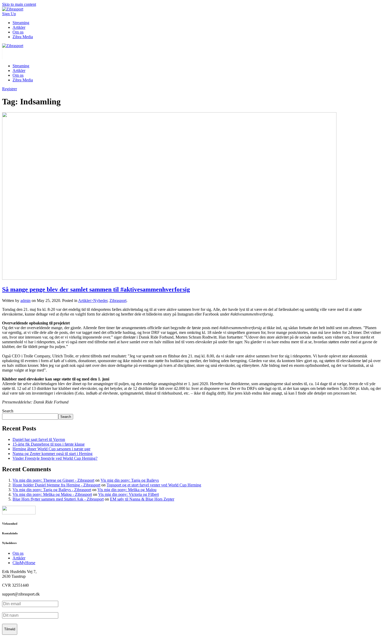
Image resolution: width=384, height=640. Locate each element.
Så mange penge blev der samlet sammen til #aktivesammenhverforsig (96, 289)
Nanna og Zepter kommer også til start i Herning (52, 453)
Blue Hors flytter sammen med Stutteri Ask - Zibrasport (58, 499)
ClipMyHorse (24, 562)
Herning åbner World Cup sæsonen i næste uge (51, 449)
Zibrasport (117, 300)
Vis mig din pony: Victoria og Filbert (128, 494)
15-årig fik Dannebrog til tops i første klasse (49, 444)
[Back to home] (12, 45)
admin (25, 300)
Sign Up (9, 14)
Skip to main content (19, 4)
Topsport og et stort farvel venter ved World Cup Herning (154, 485)
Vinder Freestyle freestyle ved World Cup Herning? (55, 458)
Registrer (9, 89)
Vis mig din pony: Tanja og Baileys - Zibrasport (52, 489)
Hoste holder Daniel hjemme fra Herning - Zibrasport (56, 485)
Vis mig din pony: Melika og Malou (126, 489)
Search (7, 411)
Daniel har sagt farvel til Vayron (39, 439)
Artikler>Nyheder (92, 300)
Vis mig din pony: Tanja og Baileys (130, 480)
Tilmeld (9, 629)
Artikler (19, 27)
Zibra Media (23, 37)
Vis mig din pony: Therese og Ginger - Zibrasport (53, 480)
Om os (18, 32)
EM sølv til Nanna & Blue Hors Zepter (142, 499)
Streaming (21, 22)
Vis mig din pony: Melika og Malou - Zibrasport (52, 494)
